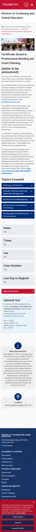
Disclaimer (5, 479)
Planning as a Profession (13, 185)
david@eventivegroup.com (11, 102)
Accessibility (6, 455)
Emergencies (6, 490)
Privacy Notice (21, 513)
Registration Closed (10, 291)
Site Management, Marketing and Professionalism (16, 215)
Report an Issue (7, 465)
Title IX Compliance (8, 476)
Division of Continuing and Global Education (17, 27)
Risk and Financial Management (15, 199)
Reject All (18, 522)
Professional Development (10, 29)
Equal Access (6, 472)
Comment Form (7, 462)
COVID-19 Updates (8, 493)
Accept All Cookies (18, 528)
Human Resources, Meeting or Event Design (15, 206)
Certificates (24, 29)
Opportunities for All (9, 496)
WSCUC (4, 483)
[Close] (33, 502)
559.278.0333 (8, 446)
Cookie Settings (7, 459)
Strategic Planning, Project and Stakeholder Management (15, 192)
